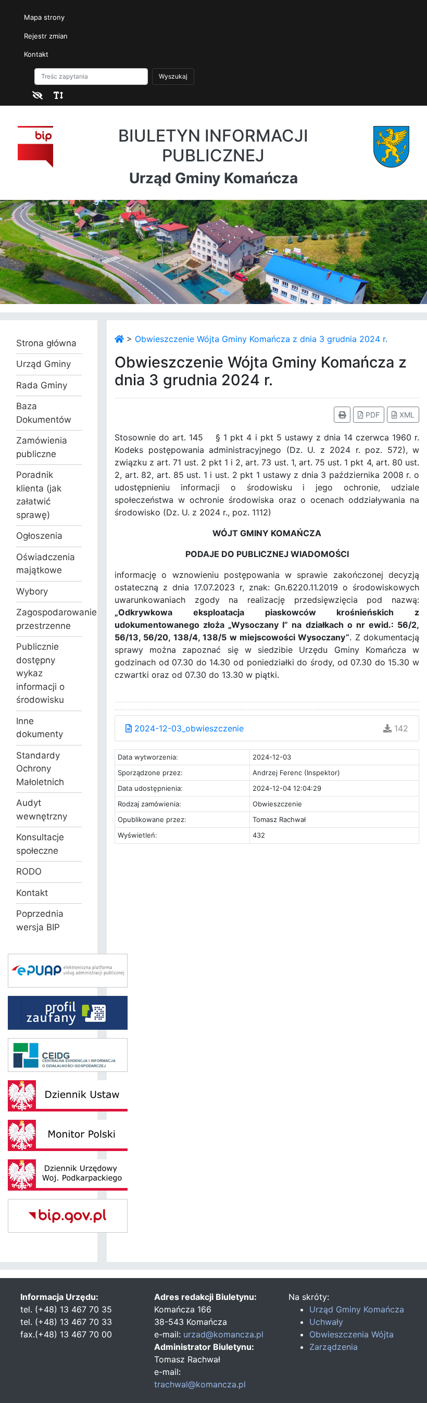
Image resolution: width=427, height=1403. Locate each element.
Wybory (32, 591)
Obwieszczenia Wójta (351, 1334)
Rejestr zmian (46, 36)
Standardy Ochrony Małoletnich (40, 768)
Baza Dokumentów (43, 413)
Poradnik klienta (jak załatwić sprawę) (38, 495)
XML (406, 414)
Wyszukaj (173, 76)
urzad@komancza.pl (223, 1334)
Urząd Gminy (43, 364)
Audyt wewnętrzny (41, 809)
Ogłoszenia (39, 535)
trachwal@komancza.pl (200, 1384)
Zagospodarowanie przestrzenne (48, 619)
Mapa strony (44, 17)
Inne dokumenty (39, 728)
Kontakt (36, 54)
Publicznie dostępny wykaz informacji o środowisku (40, 673)
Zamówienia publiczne (41, 447)
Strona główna (46, 343)
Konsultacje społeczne (40, 844)
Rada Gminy (41, 385)
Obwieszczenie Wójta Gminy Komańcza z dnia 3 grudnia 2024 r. (261, 339)
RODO (29, 871)
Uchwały (326, 1322)
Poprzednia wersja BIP (40, 920)
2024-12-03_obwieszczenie (188, 728)
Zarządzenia (333, 1347)
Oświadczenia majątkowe (45, 564)
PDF (371, 414)
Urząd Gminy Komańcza (356, 1309)
